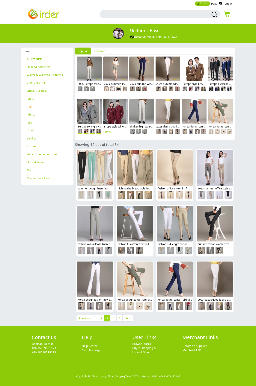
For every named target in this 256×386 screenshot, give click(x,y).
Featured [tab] (99, 51)
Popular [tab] (83, 51)
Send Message (91, 350)
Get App (204, 3)
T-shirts (31, 138)
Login (228, 3)
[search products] (214, 14)
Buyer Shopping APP (145, 348)
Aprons (31, 146)
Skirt (30, 122)
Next (128, 318)
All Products (34, 59)
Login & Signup (142, 352)
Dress (31, 130)
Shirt (30, 170)
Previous (84, 318)
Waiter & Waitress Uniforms (45, 75)
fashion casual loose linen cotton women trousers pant (110, 244)
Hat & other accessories (42, 154)
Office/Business (37, 90)
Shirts (31, 114)
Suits (30, 98)
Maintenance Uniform (41, 178)
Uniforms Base (144, 30)
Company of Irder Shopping (110, 376)
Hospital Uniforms (38, 67)
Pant (30, 106)
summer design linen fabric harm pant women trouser (110, 188)
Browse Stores (141, 344)
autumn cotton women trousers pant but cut (224, 244)
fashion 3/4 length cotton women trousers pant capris (190, 244)
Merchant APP (192, 350)
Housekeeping (36, 162)
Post (214, 3)
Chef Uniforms (36, 82)
